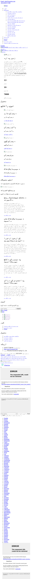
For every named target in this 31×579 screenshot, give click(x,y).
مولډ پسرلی (11, 34)
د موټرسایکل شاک (9, 176)
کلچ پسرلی (10, 16)
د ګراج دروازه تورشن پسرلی (16, 356)
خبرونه (6, 37)
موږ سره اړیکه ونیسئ (11, 43)
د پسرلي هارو (8, 120)
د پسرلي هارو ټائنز (14, 25)
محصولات (6, 10)
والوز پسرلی (11, 13)
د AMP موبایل (10, 355)
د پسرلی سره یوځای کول (15, 17)
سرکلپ (7, 358)
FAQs (5, 40)
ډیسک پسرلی (11, 19)
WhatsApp (7, 365)
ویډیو (6, 38)
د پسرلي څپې (11, 14)
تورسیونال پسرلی (13, 29)
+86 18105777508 (5, 3)
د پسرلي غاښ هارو (16, 358)
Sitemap (3, 355)
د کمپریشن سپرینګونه (14, 11)
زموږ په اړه (8, 41)
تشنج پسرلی (11, 28)
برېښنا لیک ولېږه (7, 362)
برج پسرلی (10, 31)
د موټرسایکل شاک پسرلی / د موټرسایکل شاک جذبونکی (16, 21)
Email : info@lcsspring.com (8, 1)
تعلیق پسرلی (11, 26)
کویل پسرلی (11, 32)
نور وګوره (7, 215)
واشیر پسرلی (8, 337)
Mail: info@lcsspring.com (11, 349)
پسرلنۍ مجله (11, 35)
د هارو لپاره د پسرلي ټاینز (10, 359)
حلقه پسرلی (11, 23)
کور (5, 8)
